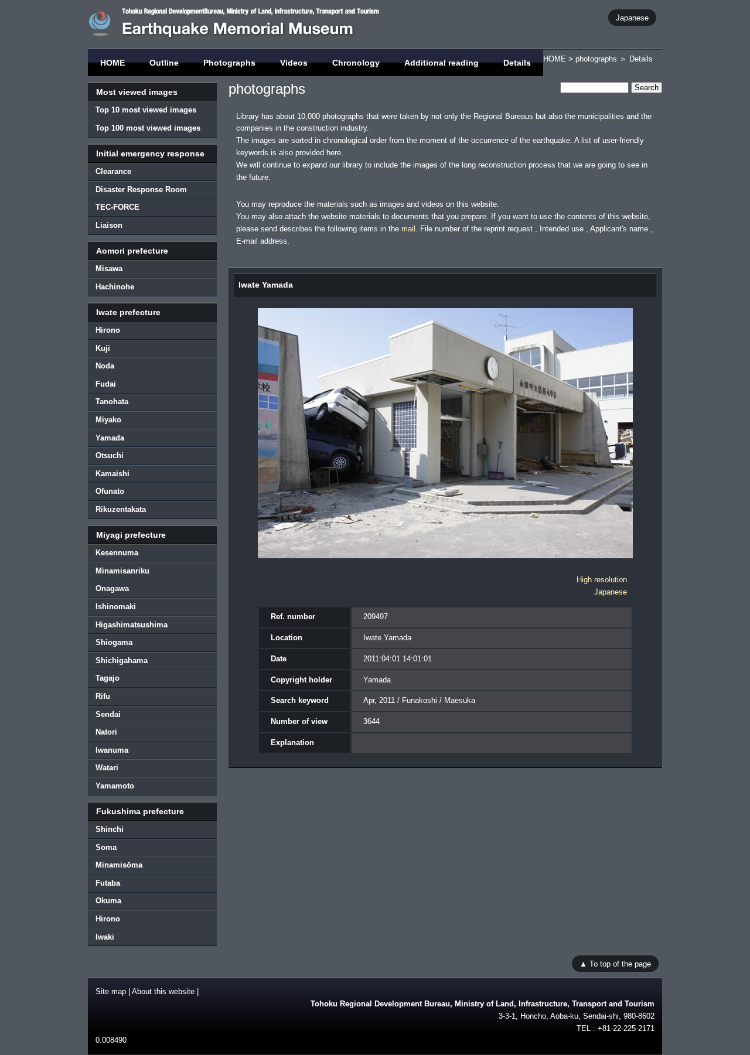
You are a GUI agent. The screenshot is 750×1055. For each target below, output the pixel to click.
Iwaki (105, 937)
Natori (106, 732)
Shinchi (110, 829)
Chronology (356, 62)
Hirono (108, 330)
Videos (294, 62)
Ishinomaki (116, 606)
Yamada (110, 437)
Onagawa (112, 588)
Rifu (103, 696)
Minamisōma (119, 865)
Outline (164, 62)
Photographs (229, 62)
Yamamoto (115, 785)
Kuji (103, 348)
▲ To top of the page (615, 963)
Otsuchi (110, 455)
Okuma (108, 900)
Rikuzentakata (121, 509)
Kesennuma (117, 552)
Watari (107, 767)
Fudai (106, 384)
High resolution (602, 579)
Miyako (108, 419)
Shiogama (114, 642)
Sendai (108, 714)
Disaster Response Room (141, 189)
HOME (112, 62)
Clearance (113, 171)
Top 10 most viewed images (146, 109)
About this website (163, 991)
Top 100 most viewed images (148, 128)
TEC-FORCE (117, 207)
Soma (106, 847)
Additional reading (441, 62)
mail (408, 228)
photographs (596, 58)
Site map (111, 991)
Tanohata (112, 401)
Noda (105, 365)
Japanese (632, 17)
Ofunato (110, 491)
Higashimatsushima (132, 624)
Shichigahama (122, 660)
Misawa (109, 268)
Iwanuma (112, 750)
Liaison (109, 225)
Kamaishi (112, 473)
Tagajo (108, 678)
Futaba (108, 883)
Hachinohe (115, 286)
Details (517, 62)
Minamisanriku (122, 570)
